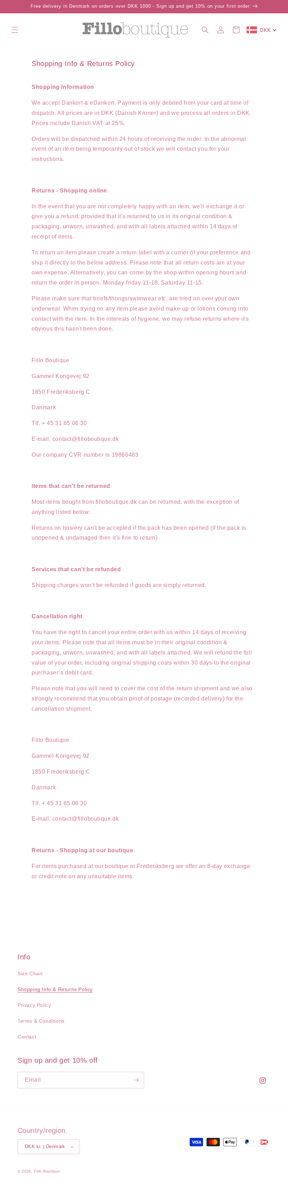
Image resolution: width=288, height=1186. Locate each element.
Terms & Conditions (41, 1021)
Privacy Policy (34, 1005)
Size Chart (30, 973)
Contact (27, 1037)
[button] (14, 30)
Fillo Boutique (47, 1171)
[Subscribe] (136, 1080)
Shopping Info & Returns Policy (55, 989)
